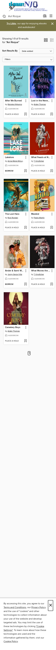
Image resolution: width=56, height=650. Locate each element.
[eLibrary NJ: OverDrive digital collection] (28, 6)
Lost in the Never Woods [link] (40, 100)
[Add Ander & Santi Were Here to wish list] (25, 284)
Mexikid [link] (35, 214)
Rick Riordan (13, 218)
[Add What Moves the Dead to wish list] (51, 284)
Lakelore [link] (9, 157)
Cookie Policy (11, 641)
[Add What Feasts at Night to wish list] (51, 171)
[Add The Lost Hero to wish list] (25, 228)
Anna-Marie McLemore (16, 161)
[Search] (4, 16)
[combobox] (22, 16)
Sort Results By (10, 50)
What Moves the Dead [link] (40, 270)
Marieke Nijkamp (15, 104)
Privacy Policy (38, 607)
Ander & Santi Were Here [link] (14, 270)
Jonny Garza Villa (15, 274)
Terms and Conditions (15, 607)
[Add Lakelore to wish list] (25, 171)
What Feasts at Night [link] (40, 157)
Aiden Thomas (40, 104)
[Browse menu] (51, 16)
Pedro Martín (39, 218)
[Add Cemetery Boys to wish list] (25, 341)
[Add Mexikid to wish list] (51, 228)
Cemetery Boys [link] (12, 327)
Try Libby (11, 23)
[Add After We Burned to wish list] (25, 114)
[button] (46, 41)
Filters (7, 59)
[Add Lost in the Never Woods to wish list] (51, 114)
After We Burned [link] (13, 100)
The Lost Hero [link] (12, 214)
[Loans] (45, 16)
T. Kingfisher (39, 161)
